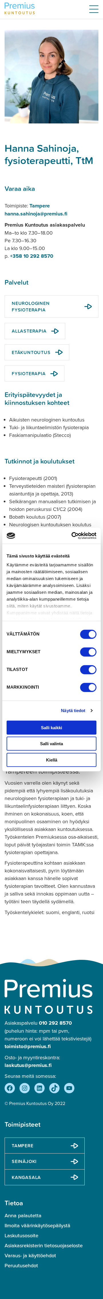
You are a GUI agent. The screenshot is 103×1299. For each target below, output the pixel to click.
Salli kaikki (51, 727)
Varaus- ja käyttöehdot (30, 1255)
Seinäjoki (24, 1161)
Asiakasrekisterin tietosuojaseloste (44, 1245)
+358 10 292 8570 (31, 256)
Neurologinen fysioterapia (31, 306)
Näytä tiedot (73, 710)
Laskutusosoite (21, 1235)
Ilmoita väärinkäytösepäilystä (37, 1225)
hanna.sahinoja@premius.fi (36, 213)
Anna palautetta (23, 1215)
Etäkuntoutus (31, 352)
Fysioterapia (29, 373)
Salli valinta (51, 743)
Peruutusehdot (21, 1265)
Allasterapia (29, 331)
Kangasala (26, 1177)
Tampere (39, 205)
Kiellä (51, 759)
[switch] (88, 651)
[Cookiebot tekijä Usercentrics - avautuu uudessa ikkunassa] (72, 535)
